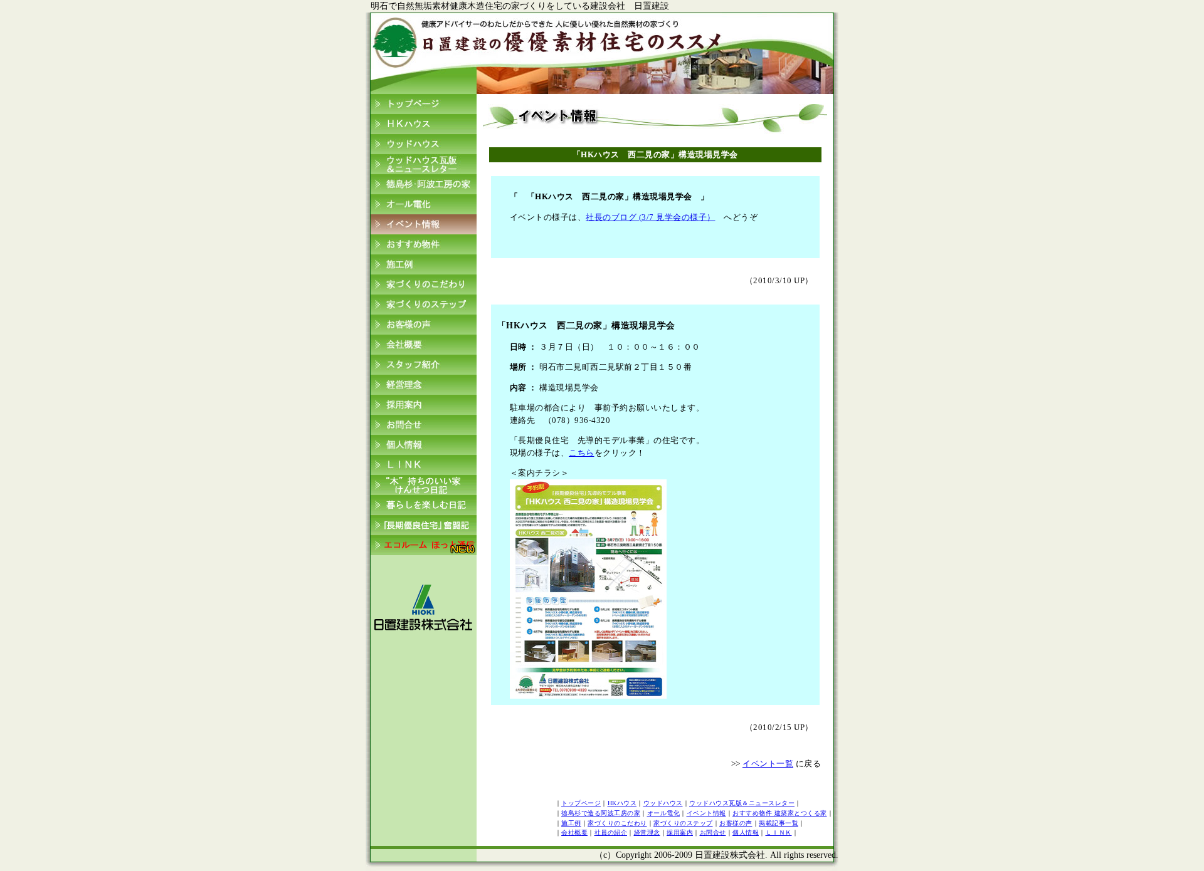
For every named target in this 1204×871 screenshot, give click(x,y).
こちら (581, 452)
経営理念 (647, 832)
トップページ (581, 803)
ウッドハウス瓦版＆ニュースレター (742, 803)
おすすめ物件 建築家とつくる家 (779, 813)
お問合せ (713, 832)
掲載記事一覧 (778, 823)
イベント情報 (706, 813)
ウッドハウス (663, 803)
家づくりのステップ (683, 823)
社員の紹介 (611, 832)
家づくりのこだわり (617, 823)
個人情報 (745, 832)
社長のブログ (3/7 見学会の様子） (651, 217)
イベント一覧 (767, 763)
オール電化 (663, 813)
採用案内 (680, 832)
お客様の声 (735, 823)
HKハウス (622, 803)
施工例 (571, 823)
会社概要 (574, 832)
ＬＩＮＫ (779, 832)
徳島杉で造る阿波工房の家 (600, 813)
